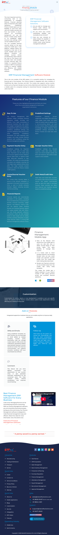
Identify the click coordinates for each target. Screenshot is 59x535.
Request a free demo (35, 514)
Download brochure (39, 519)
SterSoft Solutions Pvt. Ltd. (29, 533)
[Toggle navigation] (57, 2)
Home (24, 6)
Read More (50, 280)
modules (27, 6)
